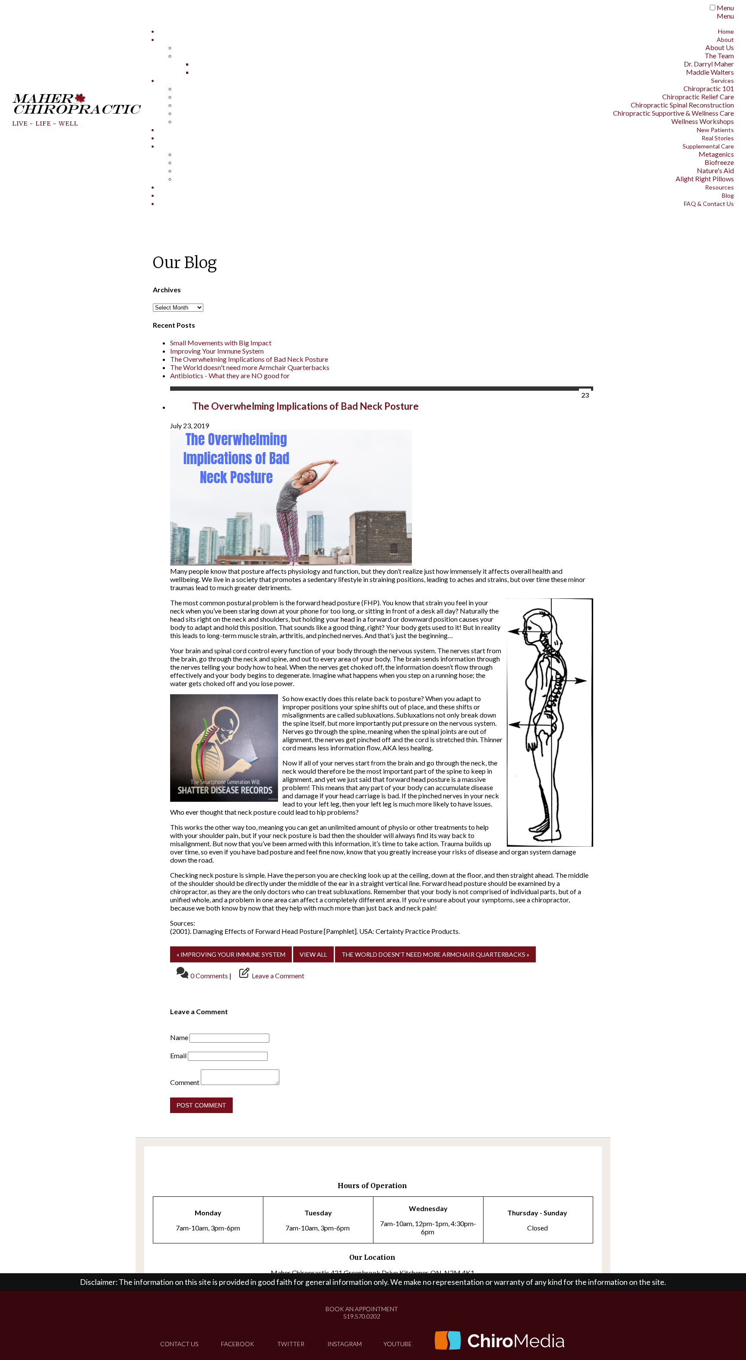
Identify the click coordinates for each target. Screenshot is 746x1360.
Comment (184, 1082)
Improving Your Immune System (217, 351)
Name (179, 1037)
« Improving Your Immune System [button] (231, 954)
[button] (313, 954)
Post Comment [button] (201, 1105)
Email (178, 1055)
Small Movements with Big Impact (221, 342)
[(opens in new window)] (499, 1341)
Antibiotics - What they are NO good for (230, 375)
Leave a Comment (278, 975)
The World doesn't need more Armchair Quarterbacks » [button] (435, 954)
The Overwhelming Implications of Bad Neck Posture (249, 359)
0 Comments (209, 975)
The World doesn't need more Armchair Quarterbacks (249, 367)
